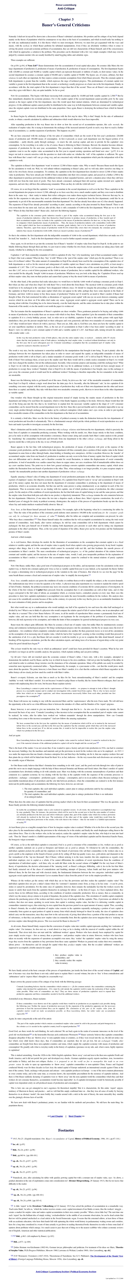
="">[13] (13, 1235)
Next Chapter (75, 1116)
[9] (39, 695)
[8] (38, 643)
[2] (116, 95)
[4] (48, 345)
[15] (30, 1034)
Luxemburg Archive (59, 1272)
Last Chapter (56, 1116)
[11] (25, 822)
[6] (36, 519)
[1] (37, 65)
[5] (56, 515)
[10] (98, 742)
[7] (90, 575)
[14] (78, 1026)
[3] (91, 230)
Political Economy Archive (83, 1272)
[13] (26, 1013)
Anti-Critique (42, 1272)
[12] (78, 920)
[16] (79, 1034)
